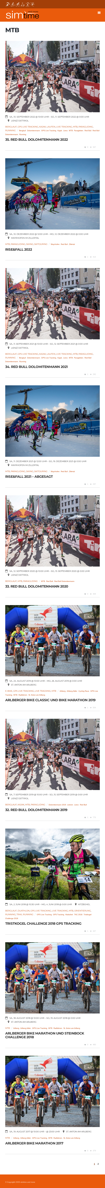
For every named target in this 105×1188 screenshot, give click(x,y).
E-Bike (8, 691)
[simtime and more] (22, 17)
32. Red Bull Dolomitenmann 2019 (36, 810)
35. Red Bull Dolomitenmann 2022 (36, 139)
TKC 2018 (78, 915)
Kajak (42, 127)
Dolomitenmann (33, 131)
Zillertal (72, 244)
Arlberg (63, 691)
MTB (75, 127)
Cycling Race (83, 691)
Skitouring (40, 244)
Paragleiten (78, 131)
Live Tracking (64, 127)
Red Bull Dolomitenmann (64, 581)
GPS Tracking (58, 915)
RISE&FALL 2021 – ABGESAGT (29, 476)
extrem (70, 805)
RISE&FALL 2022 (18, 249)
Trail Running (25, 914)
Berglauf (11, 127)
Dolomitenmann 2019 (57, 805)
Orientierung (82, 910)
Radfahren (23, 695)
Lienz (65, 131)
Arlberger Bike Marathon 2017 (34, 1143)
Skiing (29, 244)
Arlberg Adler (72, 691)
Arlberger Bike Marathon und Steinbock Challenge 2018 (44, 1035)
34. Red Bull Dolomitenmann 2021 (36, 367)
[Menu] (100, 13)
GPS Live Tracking (28, 127)
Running (10, 130)
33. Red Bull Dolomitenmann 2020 (36, 586)
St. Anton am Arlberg (36, 695)
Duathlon (24, 910)
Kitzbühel (69, 915)
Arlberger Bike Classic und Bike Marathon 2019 (50, 700)
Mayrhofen (55, 244)
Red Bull (88, 131)
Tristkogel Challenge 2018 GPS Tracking (43, 923)
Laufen (51, 127)
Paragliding (85, 127)
